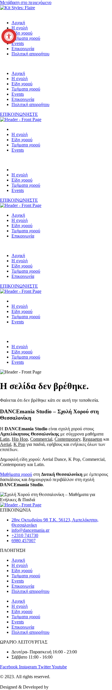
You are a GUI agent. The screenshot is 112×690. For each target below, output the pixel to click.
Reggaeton (92, 439)
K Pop (19, 444)
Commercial (41, 439)
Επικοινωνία (22, 48)
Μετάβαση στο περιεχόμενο (25, 2)
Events (17, 43)
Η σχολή (19, 27)
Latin (4, 439)
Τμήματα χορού (25, 38)
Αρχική (18, 22)
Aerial (5, 444)
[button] (56, 63)
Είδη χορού (21, 33)
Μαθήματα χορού (16, 474)
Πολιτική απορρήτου (30, 53)
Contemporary (67, 439)
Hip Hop (20, 439)
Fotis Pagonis (64, 687)
